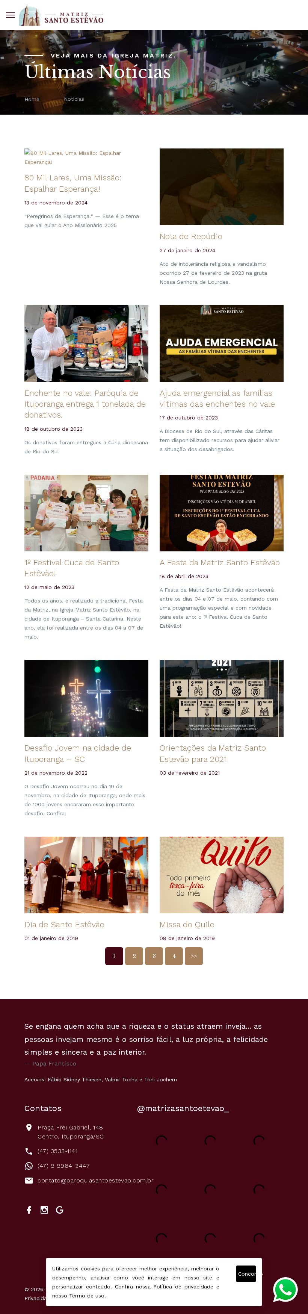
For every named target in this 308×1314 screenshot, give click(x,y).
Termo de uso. (87, 1296)
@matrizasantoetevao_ (183, 1108)
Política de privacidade (183, 1287)
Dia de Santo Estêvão (64, 924)
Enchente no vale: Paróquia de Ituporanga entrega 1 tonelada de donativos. (85, 404)
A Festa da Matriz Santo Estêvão (220, 562)
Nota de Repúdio (191, 236)
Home (31, 99)
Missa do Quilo (187, 924)
